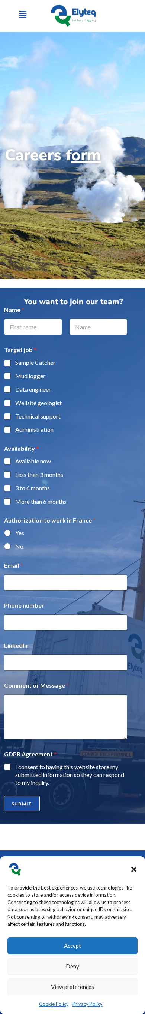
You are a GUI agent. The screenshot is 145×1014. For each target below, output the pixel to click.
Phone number (24, 605)
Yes (19, 532)
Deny (72, 966)
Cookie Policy (54, 1004)
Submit (22, 804)
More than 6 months (41, 501)
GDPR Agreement (30, 754)
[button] (134, 869)
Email (13, 565)
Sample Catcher (35, 362)
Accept (72, 945)
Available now (33, 461)
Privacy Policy (87, 1004)
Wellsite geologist (38, 402)
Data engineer (33, 389)
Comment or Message (36, 685)
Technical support (38, 416)
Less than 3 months (39, 474)
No (19, 546)
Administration (34, 429)
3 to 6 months (32, 487)
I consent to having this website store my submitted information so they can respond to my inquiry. (69, 774)
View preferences (72, 986)
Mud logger (30, 375)
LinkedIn (16, 645)
